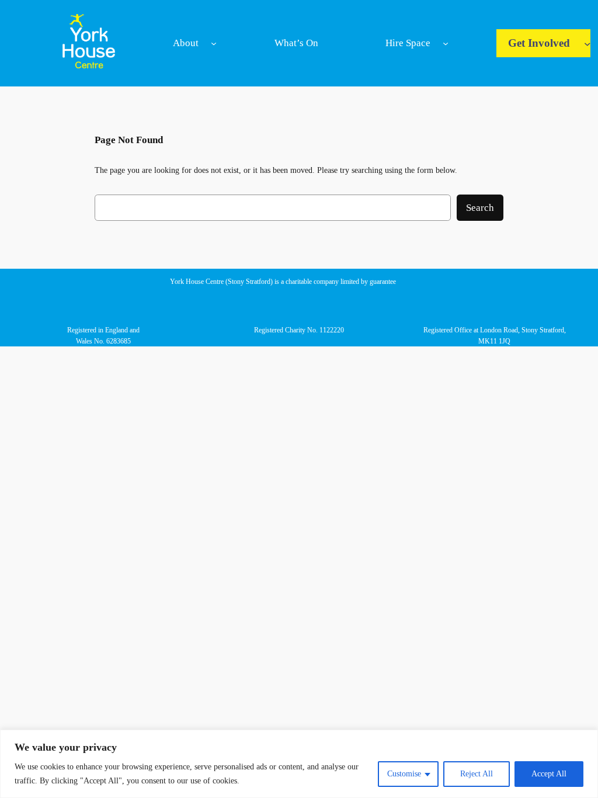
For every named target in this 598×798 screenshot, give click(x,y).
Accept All (548, 773)
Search (480, 207)
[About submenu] (214, 43)
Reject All (476, 773)
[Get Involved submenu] (587, 43)
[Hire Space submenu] (445, 43)
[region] (299, 764)
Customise (404, 773)
